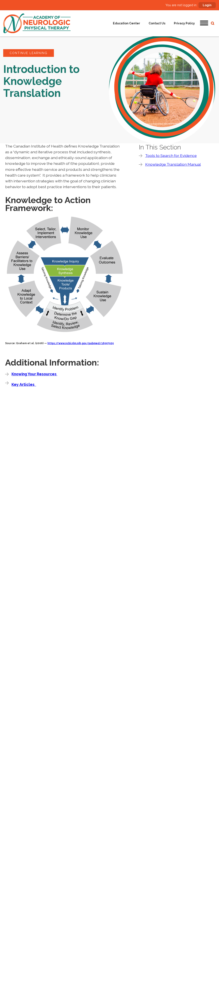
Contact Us (157, 23)
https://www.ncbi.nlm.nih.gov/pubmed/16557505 (80, 343)
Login (207, 5)
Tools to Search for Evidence (171, 155)
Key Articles (24, 384)
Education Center (126, 23)
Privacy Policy (184, 23)
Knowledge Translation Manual (173, 164)
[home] (37, 23)
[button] (204, 23)
